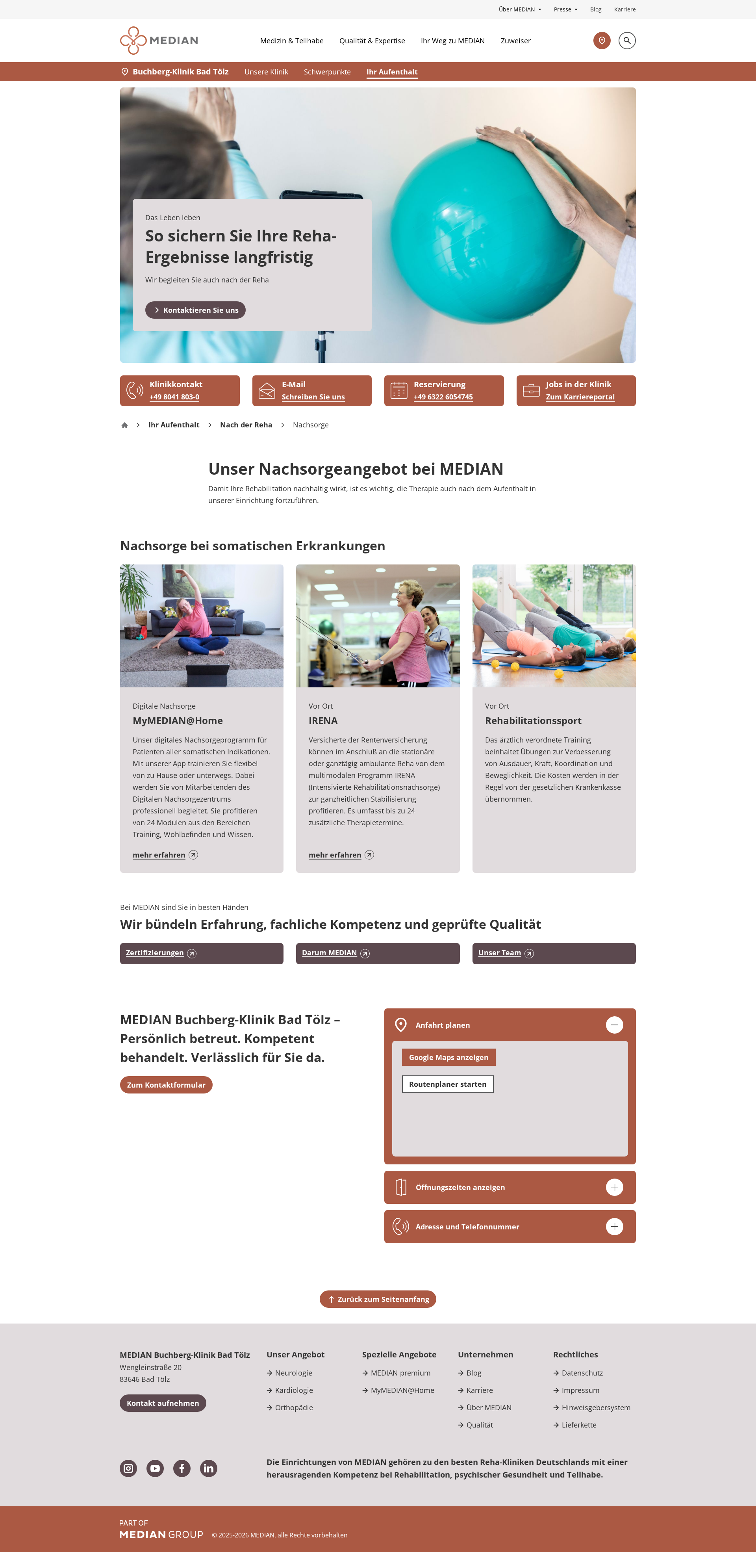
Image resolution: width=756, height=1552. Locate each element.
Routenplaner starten (448, 1084)
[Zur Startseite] (159, 40)
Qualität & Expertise (372, 40)
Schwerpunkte (327, 71)
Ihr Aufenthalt (392, 71)
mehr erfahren (159, 855)
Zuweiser (516, 40)
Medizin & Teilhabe (292, 40)
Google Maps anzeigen (449, 1057)
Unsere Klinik (266, 71)
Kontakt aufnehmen (163, 1403)
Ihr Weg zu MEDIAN (453, 40)
